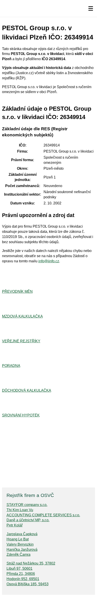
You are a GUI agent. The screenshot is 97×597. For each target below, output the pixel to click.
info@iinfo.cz (48, 261)
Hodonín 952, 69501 (23, 579)
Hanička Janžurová (22, 549)
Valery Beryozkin (20, 544)
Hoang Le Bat (18, 539)
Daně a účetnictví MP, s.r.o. (28, 520)
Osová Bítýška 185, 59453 (27, 584)
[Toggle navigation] (91, 9)
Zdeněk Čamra (18, 554)
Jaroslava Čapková (22, 534)
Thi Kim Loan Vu (20, 510)
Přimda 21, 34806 (21, 574)
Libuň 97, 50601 (19, 568)
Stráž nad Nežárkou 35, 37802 (31, 563)
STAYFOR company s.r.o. (27, 505)
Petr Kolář (15, 525)
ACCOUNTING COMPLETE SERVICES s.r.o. (43, 515)
